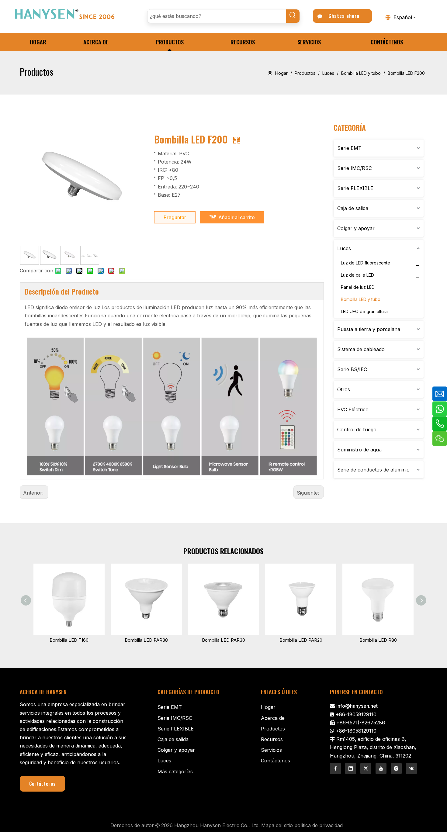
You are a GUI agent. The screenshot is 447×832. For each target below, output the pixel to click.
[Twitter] (365, 768)
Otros (343, 389)
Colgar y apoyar (356, 228)
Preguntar (175, 217)
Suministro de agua (359, 450)
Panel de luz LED (358, 287)
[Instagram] (396, 768)
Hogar (268, 707)
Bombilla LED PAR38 (146, 640)
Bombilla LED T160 (69, 640)
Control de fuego (356, 429)
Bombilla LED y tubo (360, 299)
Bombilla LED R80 (378, 640)
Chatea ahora (342, 15)
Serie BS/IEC (352, 369)
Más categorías (175, 771)
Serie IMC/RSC (354, 168)
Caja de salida (352, 208)
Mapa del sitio (277, 825)
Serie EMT (349, 148)
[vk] (411, 768)
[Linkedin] (350, 768)
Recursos (272, 739)
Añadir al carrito (236, 217)
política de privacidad (318, 825)
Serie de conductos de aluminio (373, 470)
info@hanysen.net (357, 706)
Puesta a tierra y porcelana (368, 329)
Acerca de (273, 718)
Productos (273, 729)
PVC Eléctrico (353, 409)
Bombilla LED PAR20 (300, 640)
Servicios (271, 750)
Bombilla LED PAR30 (223, 640)
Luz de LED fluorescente (365, 262)
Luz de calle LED (357, 275)
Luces (344, 248)
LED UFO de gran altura (364, 311)
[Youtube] (381, 768)
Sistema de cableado (361, 349)
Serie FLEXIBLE (355, 188)
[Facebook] (335, 768)
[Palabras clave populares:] (293, 16)
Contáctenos (42, 783)
